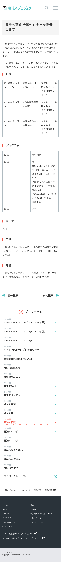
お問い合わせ (35, 518)
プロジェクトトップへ (16, 476)
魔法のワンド (11, 430)
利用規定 (34, 509)
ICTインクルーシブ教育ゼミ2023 (21, 348)
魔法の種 (8, 411)
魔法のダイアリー (13, 393)
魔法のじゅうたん (13, 448)
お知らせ (5, 509)
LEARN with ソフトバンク (18, 339)
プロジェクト (7, 514)
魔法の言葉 (10, 402)
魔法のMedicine (12, 375)
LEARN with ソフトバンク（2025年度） (25, 330)
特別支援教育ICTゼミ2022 (18, 357)
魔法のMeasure (12, 366)
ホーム (5, 505)
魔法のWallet (10, 384)
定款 (32, 505)
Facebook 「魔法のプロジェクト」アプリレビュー (22, 538)
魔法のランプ (11, 439)
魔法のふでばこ (12, 457)
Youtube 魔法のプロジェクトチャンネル (18, 534)
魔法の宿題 (10, 421)
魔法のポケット (12, 466)
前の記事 (13, 295)
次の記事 (48, 295)
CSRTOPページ (8, 527)
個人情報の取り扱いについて (42, 514)
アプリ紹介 (6, 518)
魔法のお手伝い (8, 522)
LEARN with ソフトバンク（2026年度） (25, 321)
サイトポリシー (36, 522)
